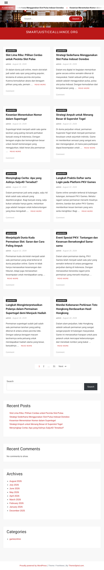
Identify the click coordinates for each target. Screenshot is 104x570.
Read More (40, 85)
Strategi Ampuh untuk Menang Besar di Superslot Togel (74, 117)
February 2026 (16, 503)
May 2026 (14, 492)
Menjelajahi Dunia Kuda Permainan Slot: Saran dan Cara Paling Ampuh (25, 242)
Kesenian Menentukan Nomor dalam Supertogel (24, 117)
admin (8, 64)
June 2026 (14, 488)
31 (54, 366)
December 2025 (17, 510)
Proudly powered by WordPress (33, 565)
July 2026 (14, 485)
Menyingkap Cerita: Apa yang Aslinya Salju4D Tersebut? (23, 180)
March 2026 (15, 499)
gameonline (11, 51)
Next (61, 366)
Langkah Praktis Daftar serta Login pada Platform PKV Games (76, 180)
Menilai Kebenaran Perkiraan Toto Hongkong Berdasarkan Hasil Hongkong (76, 309)
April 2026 (14, 496)
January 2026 (16, 507)
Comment (10, 91)
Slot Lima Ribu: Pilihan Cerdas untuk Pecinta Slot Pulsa (24, 57)
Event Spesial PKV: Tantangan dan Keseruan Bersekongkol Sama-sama (77, 242)
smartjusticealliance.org (52, 32)
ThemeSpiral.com (76, 565)
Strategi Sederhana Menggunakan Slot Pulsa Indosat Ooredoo (32, 7)
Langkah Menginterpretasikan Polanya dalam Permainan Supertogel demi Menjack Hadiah (26, 309)
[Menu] (6, 2)
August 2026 (15, 481)
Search (10, 381)
